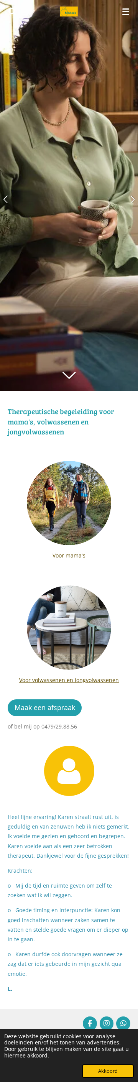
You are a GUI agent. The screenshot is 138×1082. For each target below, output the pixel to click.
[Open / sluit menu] (125, 11)
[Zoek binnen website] (12, 11)
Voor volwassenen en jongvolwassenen (69, 680)
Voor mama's (69, 555)
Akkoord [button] (108, 1071)
